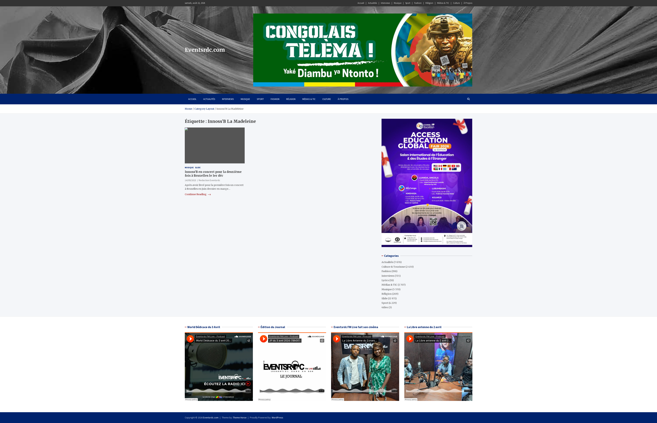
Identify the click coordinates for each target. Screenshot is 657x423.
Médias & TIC (443, 3)
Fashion (418, 3)
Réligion (429, 3)
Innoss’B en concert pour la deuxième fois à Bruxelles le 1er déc (213, 173)
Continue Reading (196, 194)
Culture (456, 3)
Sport (407, 3)
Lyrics (385, 280)
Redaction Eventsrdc (209, 180)
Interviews (385, 3)
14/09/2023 (190, 180)
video (385, 307)
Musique (397, 3)
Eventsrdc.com (205, 49)
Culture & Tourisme (393, 266)
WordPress (277, 417)
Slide (198, 167)
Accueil (361, 3)
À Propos (468, 3)
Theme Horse (240, 417)
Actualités (372, 3)
